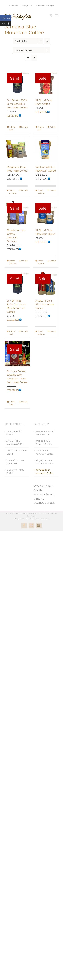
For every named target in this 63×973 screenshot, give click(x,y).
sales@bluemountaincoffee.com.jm (37, 5)
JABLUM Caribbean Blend (16, 452)
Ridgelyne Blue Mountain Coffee (44, 462)
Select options (12, 191)
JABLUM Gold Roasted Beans (44, 443)
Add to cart (12, 128)
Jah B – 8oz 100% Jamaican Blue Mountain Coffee (17, 104)
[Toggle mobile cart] (50, 15)
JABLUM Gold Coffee (13, 433)
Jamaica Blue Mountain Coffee (44, 472)
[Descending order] (47, 41)
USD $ (6, 23)
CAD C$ (6, 17)
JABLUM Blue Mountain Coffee (15, 443)
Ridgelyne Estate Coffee (15, 472)
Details (24, 127)
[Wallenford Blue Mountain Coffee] (45, 149)
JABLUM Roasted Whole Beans (45, 433)
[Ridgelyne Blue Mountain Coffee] (17, 149)
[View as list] (34, 58)
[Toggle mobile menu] (56, 15)
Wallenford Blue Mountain (15, 462)
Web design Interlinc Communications (31, 519)
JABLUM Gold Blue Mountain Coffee (44, 304)
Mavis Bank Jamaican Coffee (44, 452)
